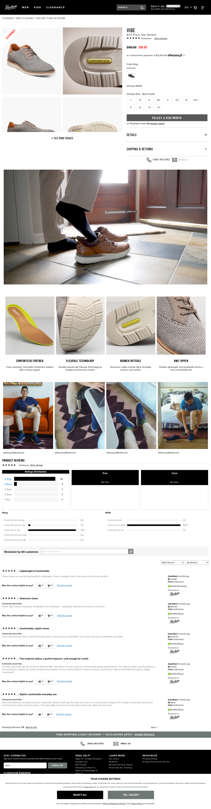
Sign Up (57, 765)
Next (154, 727)
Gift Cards (81, 764)
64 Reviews (146, 38)
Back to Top (31, 727)
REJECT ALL (80, 795)
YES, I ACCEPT (131, 795)
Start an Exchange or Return (87, 772)
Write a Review (160, 38)
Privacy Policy (150, 758)
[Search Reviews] (130, 551)
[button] (26, 7)
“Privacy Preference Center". (114, 803)
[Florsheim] (174, 593)
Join (162, 6)
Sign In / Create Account (89, 758)
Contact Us (81, 761)
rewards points (157, 123)
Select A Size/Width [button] (167, 118)
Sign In (154, 6)
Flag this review (64, 585)
